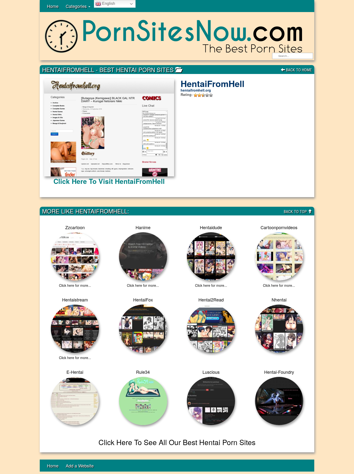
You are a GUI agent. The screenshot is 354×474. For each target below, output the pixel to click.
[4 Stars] (207, 95)
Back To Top (296, 211)
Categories (77, 6)
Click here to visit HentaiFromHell (109, 181)
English (108, 3)
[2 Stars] (199, 95)
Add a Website (80, 465)
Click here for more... (75, 285)
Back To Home (298, 69)
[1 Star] (195, 95)
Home (53, 6)
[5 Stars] (211, 95)
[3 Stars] (203, 95)
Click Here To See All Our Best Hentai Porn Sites (177, 442)
